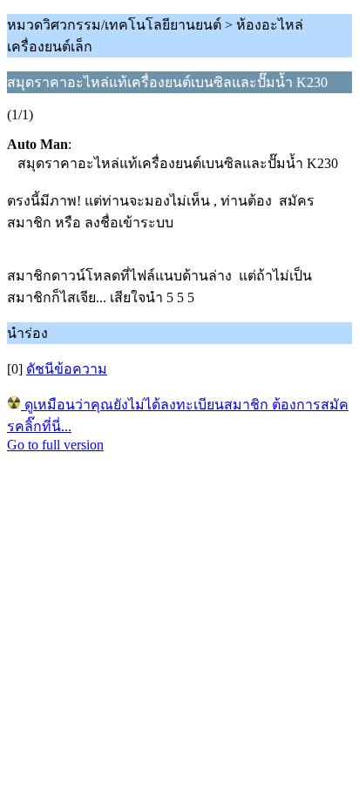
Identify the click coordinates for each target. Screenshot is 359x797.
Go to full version (55, 444)
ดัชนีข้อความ (66, 368)
